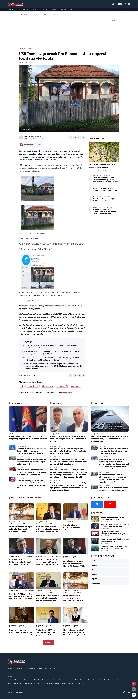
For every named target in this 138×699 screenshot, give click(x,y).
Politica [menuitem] (36, 10)
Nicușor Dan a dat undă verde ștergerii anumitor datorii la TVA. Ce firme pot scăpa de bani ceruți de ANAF (54, 352)
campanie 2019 (62, 386)
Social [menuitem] (54, 10)
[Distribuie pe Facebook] (75, 137)
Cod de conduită (50, 668)
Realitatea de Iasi (80, 683)
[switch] (119, 4)
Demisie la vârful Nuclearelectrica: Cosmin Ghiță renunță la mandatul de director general (32, 451)
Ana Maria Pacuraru (77, 626)
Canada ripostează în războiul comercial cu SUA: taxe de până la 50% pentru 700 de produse (31, 472)
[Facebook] (125, 4)
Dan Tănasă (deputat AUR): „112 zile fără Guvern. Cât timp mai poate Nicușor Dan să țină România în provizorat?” (52, 358)
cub (21, 386)
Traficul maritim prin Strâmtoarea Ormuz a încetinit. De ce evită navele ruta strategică (105, 213)
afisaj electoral (47, 386)
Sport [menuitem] (72, 10)
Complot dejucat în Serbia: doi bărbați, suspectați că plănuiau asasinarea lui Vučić (28, 437)
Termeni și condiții (20, 668)
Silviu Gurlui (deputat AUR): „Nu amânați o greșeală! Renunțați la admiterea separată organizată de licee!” (48, 600)
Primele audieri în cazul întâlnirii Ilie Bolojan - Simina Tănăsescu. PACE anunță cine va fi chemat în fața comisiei (75, 566)
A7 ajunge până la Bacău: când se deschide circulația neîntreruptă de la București (31, 461)
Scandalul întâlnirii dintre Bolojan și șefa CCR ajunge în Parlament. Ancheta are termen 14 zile (20, 597)
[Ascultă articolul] (134, 684)
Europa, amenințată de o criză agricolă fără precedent (102, 166)
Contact (10, 668)
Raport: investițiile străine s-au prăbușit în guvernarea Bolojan (105, 189)
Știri (29, 15)
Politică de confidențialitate (35, 668)
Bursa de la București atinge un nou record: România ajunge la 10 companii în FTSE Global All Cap (109, 438)
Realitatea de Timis (39, 683)
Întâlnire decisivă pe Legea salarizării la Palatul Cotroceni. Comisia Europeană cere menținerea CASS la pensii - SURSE (21, 531)
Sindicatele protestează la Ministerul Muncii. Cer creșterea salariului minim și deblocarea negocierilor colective (112, 478)
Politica (36, 15)
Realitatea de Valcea (53, 683)
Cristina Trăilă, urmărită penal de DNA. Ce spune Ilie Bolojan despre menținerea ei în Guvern (52, 346)
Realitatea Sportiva (23, 680)
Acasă (23, 15)
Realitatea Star (36, 680)
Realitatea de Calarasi (92, 680)
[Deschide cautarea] (113, 4)
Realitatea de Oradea (106, 680)
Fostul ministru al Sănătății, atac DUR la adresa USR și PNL (105, 200)
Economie (92, 171)
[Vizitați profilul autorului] (21, 137)
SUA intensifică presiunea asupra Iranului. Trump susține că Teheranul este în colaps (48, 563)
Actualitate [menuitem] (25, 10)
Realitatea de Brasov (67, 683)
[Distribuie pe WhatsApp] (79, 137)
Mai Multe (48, 643)
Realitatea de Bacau (64, 680)
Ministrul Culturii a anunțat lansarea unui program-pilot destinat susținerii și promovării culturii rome (105, 181)
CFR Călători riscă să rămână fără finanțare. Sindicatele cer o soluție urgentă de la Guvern (113, 451)
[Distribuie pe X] (83, 137)
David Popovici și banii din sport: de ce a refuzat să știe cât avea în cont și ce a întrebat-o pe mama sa (31, 484)
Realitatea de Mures (26, 683)
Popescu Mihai (29, 556)
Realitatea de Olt (119, 680)
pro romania (76, 386)
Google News (67, 392)
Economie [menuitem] (45, 10)
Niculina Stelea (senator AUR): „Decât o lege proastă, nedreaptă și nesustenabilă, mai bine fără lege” (21, 633)
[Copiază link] (70, 137)
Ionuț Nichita (83, 522)
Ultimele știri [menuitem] (12, 10)
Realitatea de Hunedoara (49, 680)
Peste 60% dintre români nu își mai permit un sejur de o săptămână (114, 489)
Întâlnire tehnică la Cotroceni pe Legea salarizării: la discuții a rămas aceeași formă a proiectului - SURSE (73, 600)
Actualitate (97, 207)
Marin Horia (36, 136)
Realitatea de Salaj (78, 680)
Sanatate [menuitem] (63, 10)
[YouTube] (129, 4)
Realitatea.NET (12, 680)
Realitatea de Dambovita (23, 522)
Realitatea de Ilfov (13, 683)
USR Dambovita (32, 386)
